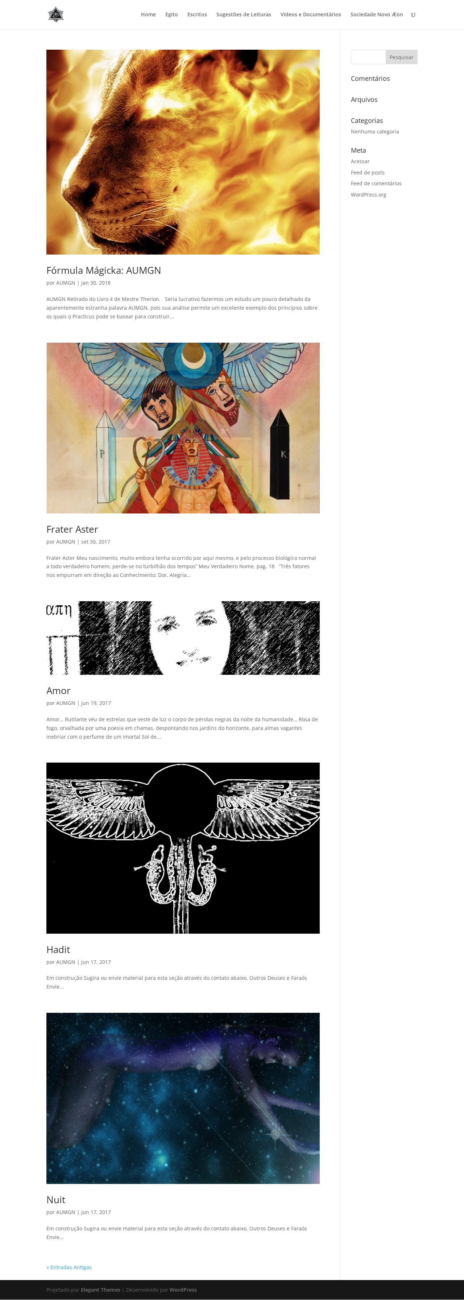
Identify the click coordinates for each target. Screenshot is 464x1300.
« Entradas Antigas (69, 1267)
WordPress (183, 1289)
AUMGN (65, 282)
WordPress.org (368, 194)
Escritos (197, 15)
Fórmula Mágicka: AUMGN (103, 270)
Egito (171, 15)
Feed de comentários (376, 183)
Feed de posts (368, 172)
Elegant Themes (100, 1289)
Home (148, 15)
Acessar (360, 161)
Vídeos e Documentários (311, 15)
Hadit (58, 949)
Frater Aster (72, 529)
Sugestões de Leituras (243, 15)
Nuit (55, 1199)
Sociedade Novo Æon (377, 15)
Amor (58, 690)
